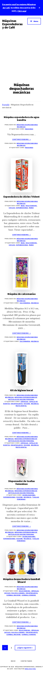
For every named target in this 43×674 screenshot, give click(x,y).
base (23, 205)
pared (31, 208)
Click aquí (21, 11)
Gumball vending (29, 595)
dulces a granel (18, 593)
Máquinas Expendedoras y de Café (12, 24)
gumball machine (13, 595)
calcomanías (25, 303)
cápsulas (24, 401)
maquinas (29, 129)
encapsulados (17, 403)
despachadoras (28, 495)
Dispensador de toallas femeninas (21, 482)
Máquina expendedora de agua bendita (21, 118)
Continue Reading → (21, 139)
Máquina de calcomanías (21, 294)
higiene (27, 403)
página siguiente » (25, 648)
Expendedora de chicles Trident (21, 196)
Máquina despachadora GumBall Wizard (21, 580)
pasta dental (21, 406)
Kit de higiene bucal (21, 390)
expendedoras (22, 208)
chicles (12, 208)
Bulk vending (31, 205)
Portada (5, 105)
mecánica (35, 303)
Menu (36, 21)
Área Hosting (30, 669)
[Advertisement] (21, 55)
